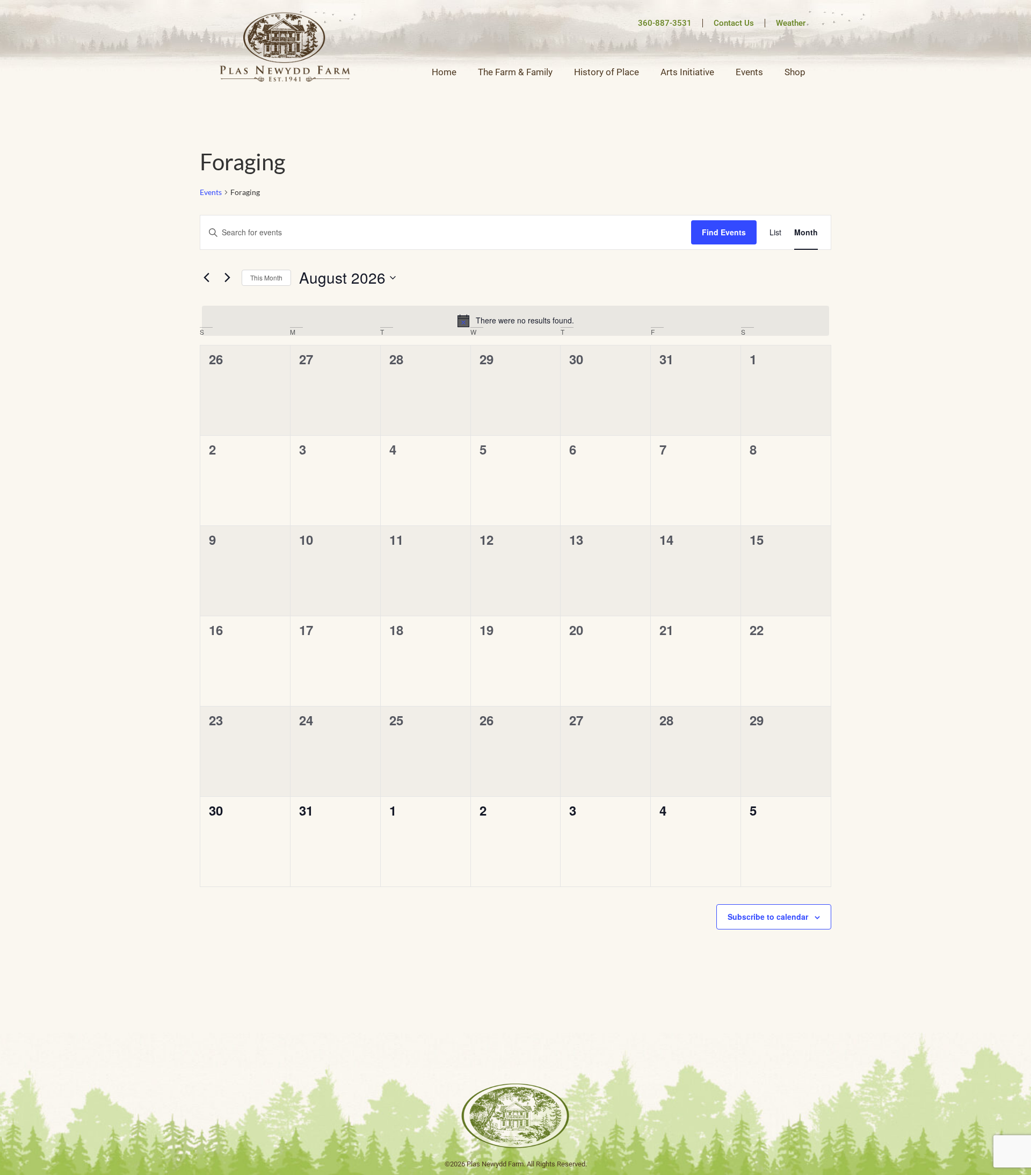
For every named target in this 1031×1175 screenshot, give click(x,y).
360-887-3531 (665, 23)
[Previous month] (206, 277)
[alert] (515, 321)
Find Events (724, 232)
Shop (795, 72)
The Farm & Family (515, 72)
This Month (266, 277)
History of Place (606, 72)
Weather (790, 23)
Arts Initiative (687, 72)
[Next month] (227, 277)
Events (749, 72)
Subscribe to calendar (768, 916)
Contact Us (734, 23)
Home (444, 72)
